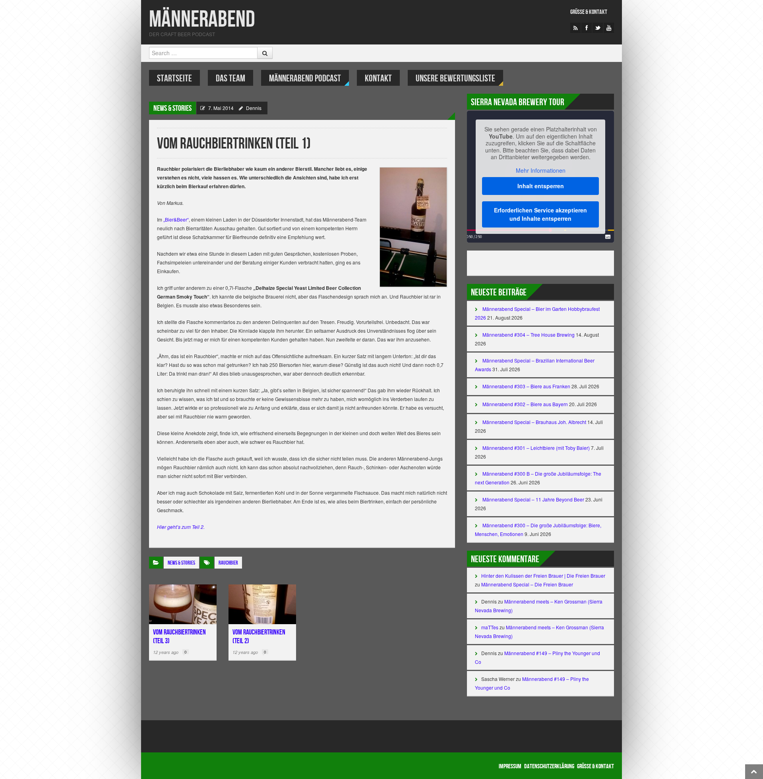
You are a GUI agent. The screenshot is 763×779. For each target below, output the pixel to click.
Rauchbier (228, 562)
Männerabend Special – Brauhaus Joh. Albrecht (534, 421)
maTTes (489, 627)
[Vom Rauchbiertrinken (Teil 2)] (262, 604)
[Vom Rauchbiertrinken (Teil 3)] (183, 604)
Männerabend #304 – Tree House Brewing (528, 334)
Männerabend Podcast (305, 78)
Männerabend (202, 19)
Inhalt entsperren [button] (540, 186)
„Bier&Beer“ (175, 219)
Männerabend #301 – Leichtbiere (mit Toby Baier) (536, 447)
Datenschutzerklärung (549, 766)
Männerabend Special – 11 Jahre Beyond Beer (533, 499)
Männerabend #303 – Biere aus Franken (526, 386)
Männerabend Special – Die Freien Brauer (527, 584)
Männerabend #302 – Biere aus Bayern (525, 404)
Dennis (253, 107)
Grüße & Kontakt (588, 12)
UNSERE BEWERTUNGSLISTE (455, 78)
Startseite (174, 78)
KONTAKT (378, 78)
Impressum (510, 766)
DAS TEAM (230, 78)
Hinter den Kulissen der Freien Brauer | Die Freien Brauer (543, 575)
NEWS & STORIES (172, 108)
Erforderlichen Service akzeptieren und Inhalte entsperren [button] (540, 214)
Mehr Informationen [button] (540, 170)
